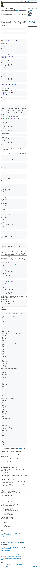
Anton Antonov (31, 10)
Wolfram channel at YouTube (18, 564)
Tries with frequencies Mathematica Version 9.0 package (15, 547)
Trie (7, 544)
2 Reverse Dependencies (32, 24)
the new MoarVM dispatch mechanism (15, 468)
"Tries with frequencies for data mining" (12, 533)
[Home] (1, 1)
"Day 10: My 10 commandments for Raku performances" (12, 542)
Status (7, 566)
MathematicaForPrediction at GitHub (6, 548)
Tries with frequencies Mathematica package (13, 549)
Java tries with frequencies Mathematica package (14, 554)
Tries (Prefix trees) (21, 12)
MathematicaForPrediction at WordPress (6, 534)
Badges (5, 6)
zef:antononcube (5, 5)
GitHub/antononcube (4, 559)
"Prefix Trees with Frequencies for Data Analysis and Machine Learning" (17, 563)
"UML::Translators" (21, 448)
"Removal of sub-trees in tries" (11, 535)
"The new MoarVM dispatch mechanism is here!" (15, 540)
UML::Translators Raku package (11, 560)
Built (35, 566)
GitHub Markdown (6, 538)
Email (1, 566)
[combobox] (32, 1)
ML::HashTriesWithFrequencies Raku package (13, 558)
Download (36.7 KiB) (32, 21)
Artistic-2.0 (30, 14)
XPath (13, 196)
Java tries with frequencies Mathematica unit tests (14, 556)
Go (36, 8)
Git (3, 566)
